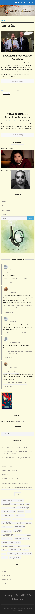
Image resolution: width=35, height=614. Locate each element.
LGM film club (8, 535)
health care (28, 523)
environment (8, 515)
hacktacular (18, 523)
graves (7, 522)
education (21, 511)
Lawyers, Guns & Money (18, 596)
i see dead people (7, 531)
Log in (4, 571)
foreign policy (6, 519)
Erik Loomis (8, 62)
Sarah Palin (27, 546)
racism (18, 542)
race (12, 542)
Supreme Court (15, 550)
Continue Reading (17, 81)
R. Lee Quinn (13, 367)
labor (17, 530)
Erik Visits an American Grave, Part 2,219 (15, 382)
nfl (28, 539)
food (23, 515)
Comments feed (7, 580)
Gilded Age (29, 519)
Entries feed (6, 575)
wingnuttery (15, 557)
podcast (5, 542)
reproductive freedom (9, 546)
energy (28, 511)
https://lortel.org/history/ (11, 371)
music (19, 535)
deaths (13, 511)
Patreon (4, 206)
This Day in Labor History (19, 553)
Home (3, 20)
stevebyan (13, 322)
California (21, 504)
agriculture (20, 500)
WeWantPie (13, 292)
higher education (7, 527)
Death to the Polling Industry (11, 470)
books (14, 504)
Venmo (4, 214)
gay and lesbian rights (18, 519)
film (17, 515)
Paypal (4, 201)
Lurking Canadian (15, 342)
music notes (27, 535)
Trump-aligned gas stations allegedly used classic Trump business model (18, 307)
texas (4, 554)
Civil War (14, 508)
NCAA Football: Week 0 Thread (11, 479)
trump (5, 557)
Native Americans (8, 539)
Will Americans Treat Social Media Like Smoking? (17, 487)
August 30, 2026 (8, 283)
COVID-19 (5, 511)
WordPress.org (6, 584)
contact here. (19, 421)
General (18, 62)
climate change (24, 508)
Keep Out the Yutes (9, 333)
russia (19, 546)
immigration (20, 527)
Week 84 (5, 475)
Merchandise (6, 210)
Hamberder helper (7, 466)
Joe (11, 270)
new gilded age (20, 539)
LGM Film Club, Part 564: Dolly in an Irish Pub (16, 458)
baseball (6, 503)
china (27, 504)
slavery (5, 550)
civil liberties (6, 508)
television (25, 550)
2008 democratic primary (9, 500)
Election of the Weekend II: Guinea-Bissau (15, 278)
